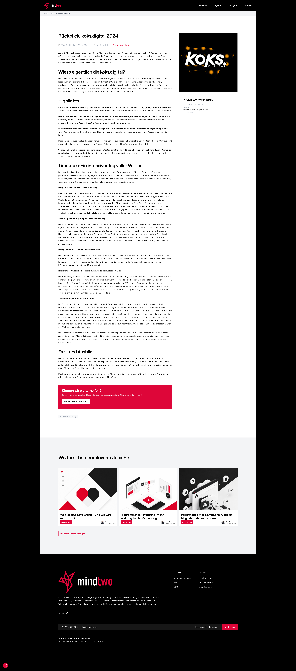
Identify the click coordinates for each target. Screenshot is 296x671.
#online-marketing (68, 416)
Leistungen (177, 572)
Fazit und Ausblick (188, 112)
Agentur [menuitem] (218, 5)
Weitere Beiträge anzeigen (72, 533)
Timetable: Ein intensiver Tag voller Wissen (196, 109)
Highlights (186, 107)
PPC (176, 582)
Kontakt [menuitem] (248, 5)
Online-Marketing (121, 45)
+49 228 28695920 (69, 627)
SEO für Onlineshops (81, 641)
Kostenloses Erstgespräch (76, 401)
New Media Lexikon (207, 582)
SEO (176, 587)
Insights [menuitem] (233, 5)
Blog (52, 13)
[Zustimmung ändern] (5, 665)
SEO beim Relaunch (101, 641)
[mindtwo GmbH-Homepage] (50, 5)
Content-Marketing (183, 578)
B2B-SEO (92, 641)
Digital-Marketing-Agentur (66, 641)
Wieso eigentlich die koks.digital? (193, 104)
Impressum (214, 627)
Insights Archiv (205, 578)
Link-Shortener (205, 587)
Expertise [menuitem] (203, 5)
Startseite (45, 13)
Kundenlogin (229, 627)
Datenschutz (201, 627)
